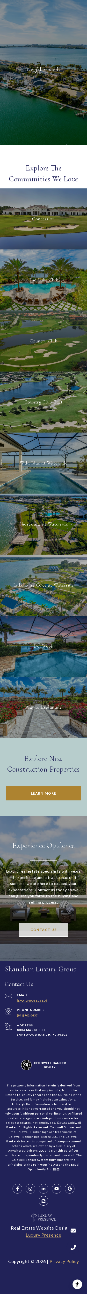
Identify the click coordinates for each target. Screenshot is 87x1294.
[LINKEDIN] (43, 1188)
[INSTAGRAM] (30, 1188)
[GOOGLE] (69, 1188)
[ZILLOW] (43, 1201)
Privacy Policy (64, 1261)
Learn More (43, 793)
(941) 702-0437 (27, 1015)
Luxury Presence (43, 1235)
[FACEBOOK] (17, 1188)
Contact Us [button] (43, 930)
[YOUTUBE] (56, 1188)
